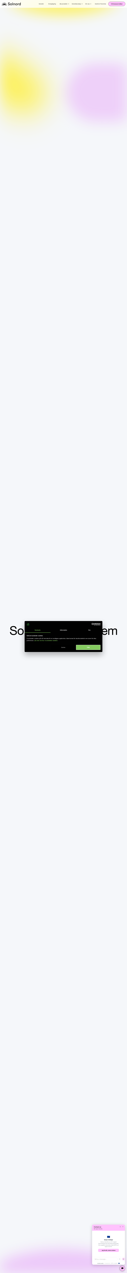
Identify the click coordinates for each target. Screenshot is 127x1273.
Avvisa (63, 647)
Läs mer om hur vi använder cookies (46, 640)
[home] (11, 4)
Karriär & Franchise (100, 4)
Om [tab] (89, 630)
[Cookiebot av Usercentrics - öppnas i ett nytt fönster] (92, 624)
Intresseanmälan (117, 4)
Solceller (41, 4)
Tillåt (88, 647)
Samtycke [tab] (38, 630)
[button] (64, 4)
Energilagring (52, 4)
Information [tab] (63, 630)
